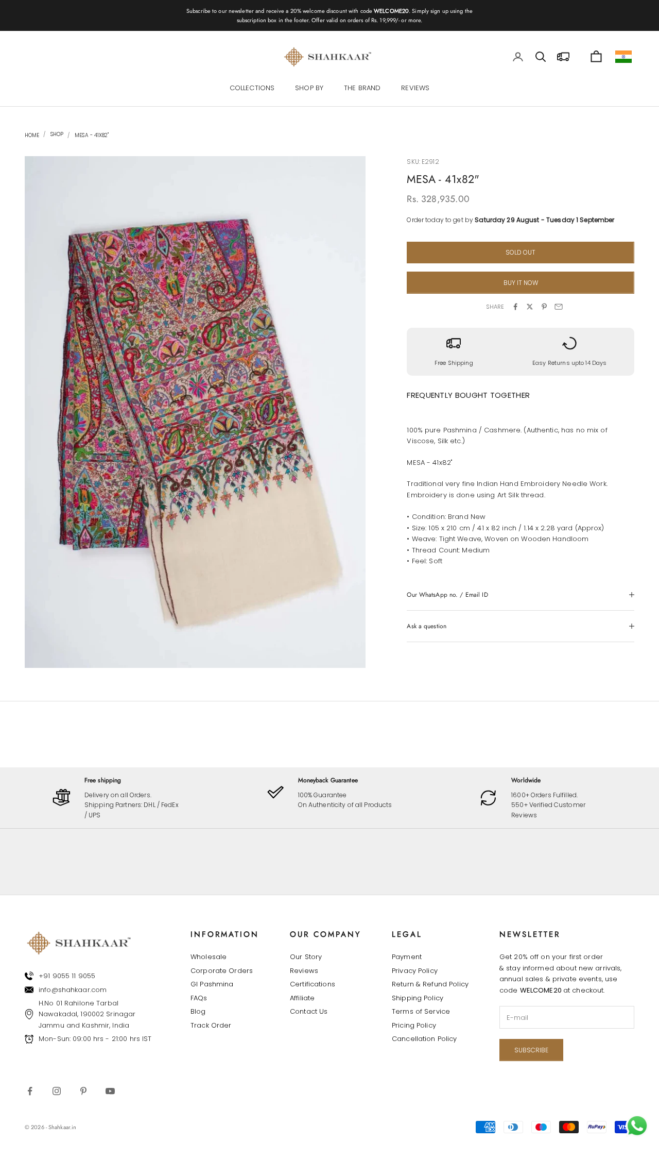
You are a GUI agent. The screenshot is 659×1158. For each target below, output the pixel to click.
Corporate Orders (221, 971)
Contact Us (308, 1011)
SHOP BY (309, 88)
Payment (407, 957)
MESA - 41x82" (92, 135)
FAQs (198, 998)
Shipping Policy (417, 998)
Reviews (304, 971)
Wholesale (208, 957)
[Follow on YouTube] (110, 1091)
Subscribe (531, 1050)
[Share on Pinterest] (544, 307)
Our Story (306, 957)
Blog (198, 1011)
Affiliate (302, 998)
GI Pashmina (211, 984)
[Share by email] (558, 307)
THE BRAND (362, 88)
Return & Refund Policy (430, 984)
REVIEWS (415, 88)
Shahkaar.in (62, 1127)
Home (32, 135)
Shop (56, 134)
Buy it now (521, 282)
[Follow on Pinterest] (83, 1091)
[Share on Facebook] (515, 307)
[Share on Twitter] (530, 307)
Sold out (520, 252)
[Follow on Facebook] (30, 1091)
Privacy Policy (415, 971)
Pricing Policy (414, 1025)
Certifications (312, 984)
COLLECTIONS (252, 88)
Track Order (210, 1025)
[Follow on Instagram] (56, 1091)
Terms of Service (421, 1011)
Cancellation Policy (424, 1039)
